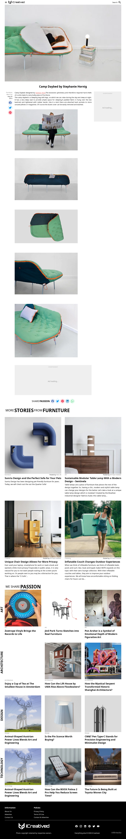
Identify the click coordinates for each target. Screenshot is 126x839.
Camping (68, 558)
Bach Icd (9, 94)
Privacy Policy (39, 811)
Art (66, 475)
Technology (2, 768)
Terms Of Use (39, 814)
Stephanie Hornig (40, 93)
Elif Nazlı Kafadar (115, 475)
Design (2, 715)
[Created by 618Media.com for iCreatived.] (116, 832)
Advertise (8, 814)
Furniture (9, 92)
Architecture (2, 662)
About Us (8, 811)
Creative (7, 558)
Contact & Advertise (41, 817)
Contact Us (9, 817)
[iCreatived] (34, 826)
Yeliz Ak (58, 475)
